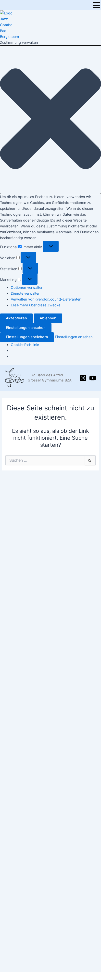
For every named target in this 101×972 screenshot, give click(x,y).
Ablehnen (48, 318)
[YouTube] (92, 378)
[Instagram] (82, 378)
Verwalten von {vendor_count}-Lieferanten (46, 299)
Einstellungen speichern (27, 337)
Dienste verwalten (25, 293)
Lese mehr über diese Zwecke (35, 305)
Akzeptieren (16, 318)
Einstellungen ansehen (26, 327)
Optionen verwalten (27, 287)
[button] (50, 119)
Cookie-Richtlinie (25, 345)
